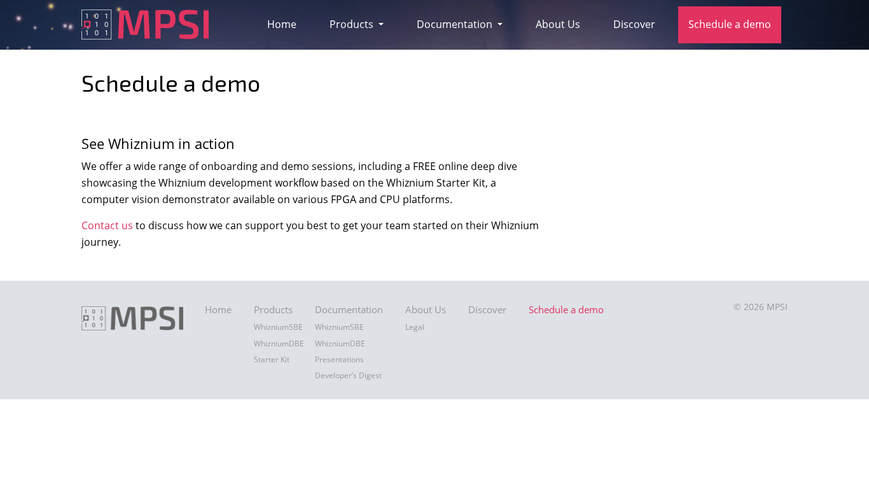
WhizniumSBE (278, 327)
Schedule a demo (729, 24)
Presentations (339, 359)
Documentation (456, 24)
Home (281, 24)
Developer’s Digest (348, 375)
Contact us (107, 225)
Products (353, 24)
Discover (634, 24)
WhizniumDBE (279, 343)
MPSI (777, 307)
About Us (558, 24)
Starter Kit (271, 359)
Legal (414, 327)
